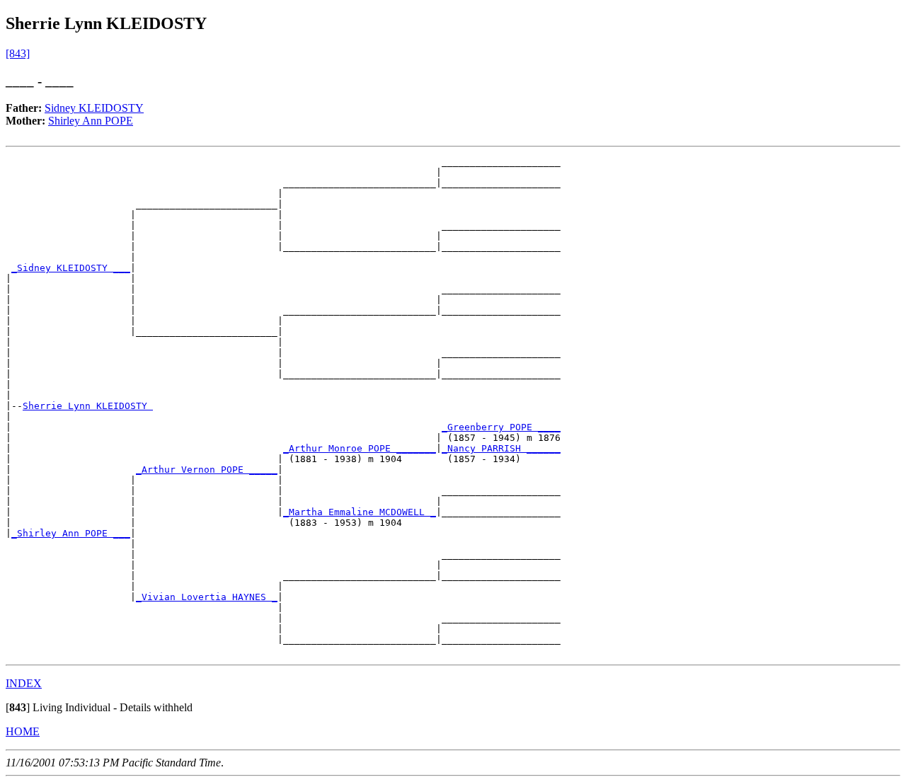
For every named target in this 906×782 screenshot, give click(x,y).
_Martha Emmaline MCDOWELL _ (359, 512)
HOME (23, 731)
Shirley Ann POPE (90, 121)
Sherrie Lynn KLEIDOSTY (88, 406)
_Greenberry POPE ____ (501, 427)
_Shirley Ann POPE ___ (70, 533)
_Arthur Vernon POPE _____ (206, 469)
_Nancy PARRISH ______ (501, 448)
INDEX (24, 683)
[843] (18, 53)
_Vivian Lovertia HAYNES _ (206, 597)
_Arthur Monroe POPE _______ (359, 448)
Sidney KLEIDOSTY (94, 108)
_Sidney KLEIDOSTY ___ (70, 268)
